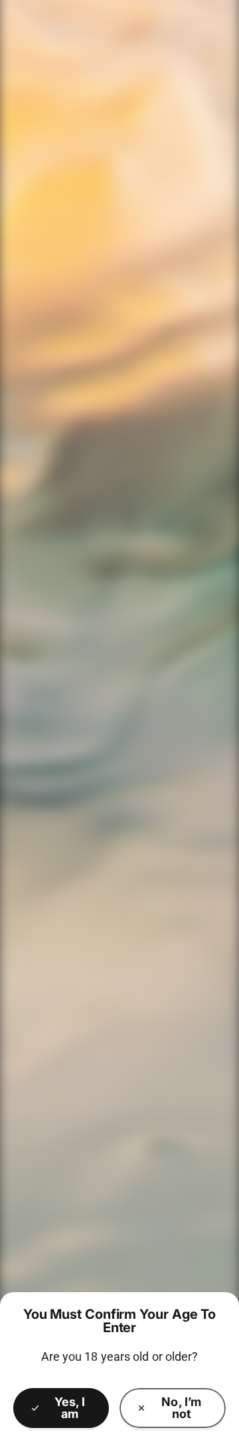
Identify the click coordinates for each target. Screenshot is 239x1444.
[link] (173, 1408)
